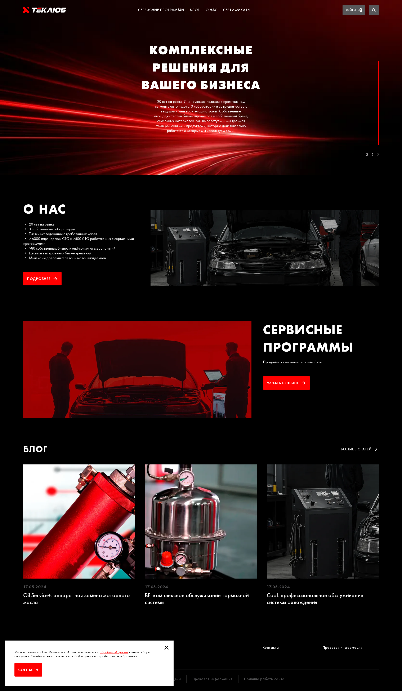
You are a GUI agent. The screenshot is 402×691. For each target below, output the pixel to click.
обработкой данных (114, 652)
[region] (201, 87)
